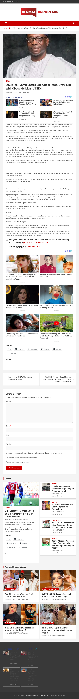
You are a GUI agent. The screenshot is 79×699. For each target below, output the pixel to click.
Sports (8, 478)
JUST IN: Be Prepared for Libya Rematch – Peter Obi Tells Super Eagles (63, 525)
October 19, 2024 (10, 520)
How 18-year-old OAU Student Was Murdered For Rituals (20, 378)
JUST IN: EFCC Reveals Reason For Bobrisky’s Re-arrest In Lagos (57, 595)
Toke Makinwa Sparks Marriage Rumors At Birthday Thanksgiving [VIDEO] (57, 630)
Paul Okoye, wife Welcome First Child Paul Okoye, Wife (19, 595)
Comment (10, 401)
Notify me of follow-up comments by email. (22, 458)
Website (8, 444)
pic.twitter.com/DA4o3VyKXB (36, 242)
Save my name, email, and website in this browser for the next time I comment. (35, 453)
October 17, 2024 (57, 530)
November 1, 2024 (10, 599)
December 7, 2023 (11, 92)
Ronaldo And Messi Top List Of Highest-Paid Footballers (62, 506)
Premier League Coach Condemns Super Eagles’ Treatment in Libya (63, 488)
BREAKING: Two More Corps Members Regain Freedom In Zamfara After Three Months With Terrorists (57, 379)
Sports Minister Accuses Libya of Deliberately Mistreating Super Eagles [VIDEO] (63, 544)
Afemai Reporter (24, 92)
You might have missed (15, 567)
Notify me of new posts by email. (18, 462)
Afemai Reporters (32, 695)
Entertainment (10, 589)
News (8, 81)
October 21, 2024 (10, 633)
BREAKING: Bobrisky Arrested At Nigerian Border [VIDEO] (19, 629)
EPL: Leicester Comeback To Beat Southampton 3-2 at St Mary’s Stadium (19, 514)
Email (8, 435)
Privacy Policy (44, 695)
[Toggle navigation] (6, 23)
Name (8, 426)
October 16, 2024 (57, 550)
